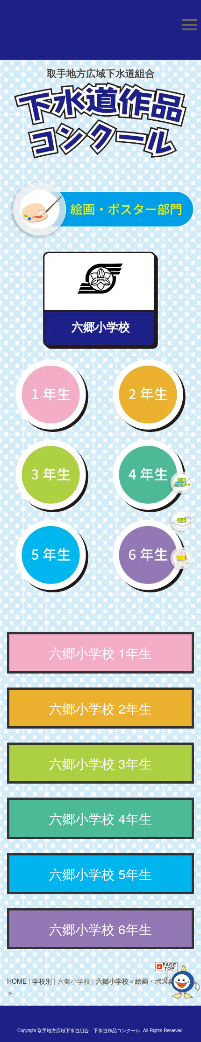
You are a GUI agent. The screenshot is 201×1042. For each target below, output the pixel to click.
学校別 (42, 981)
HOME (17, 981)
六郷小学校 (101, 326)
